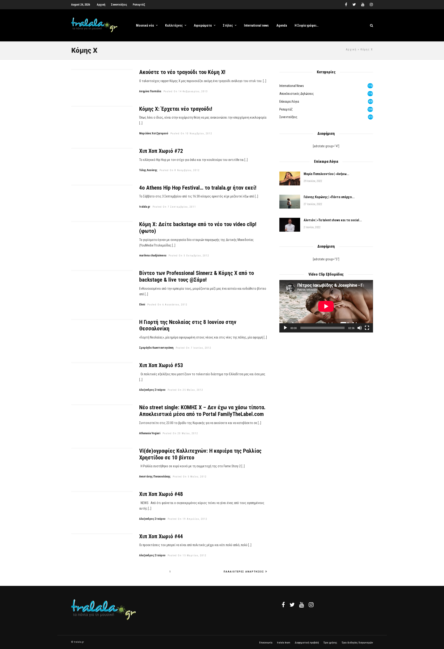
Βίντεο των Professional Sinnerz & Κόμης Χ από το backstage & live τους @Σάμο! (196, 276)
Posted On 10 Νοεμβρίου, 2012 (191, 133)
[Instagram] (371, 4)
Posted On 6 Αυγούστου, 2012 (167, 304)
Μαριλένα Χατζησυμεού (153, 133)
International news (256, 25)
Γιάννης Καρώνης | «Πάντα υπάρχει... (329, 197)
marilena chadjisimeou (152, 255)
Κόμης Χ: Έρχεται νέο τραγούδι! (175, 109)
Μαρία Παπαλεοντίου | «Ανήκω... (326, 174)
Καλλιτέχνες (174, 25)
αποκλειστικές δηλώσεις (296, 93)
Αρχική (101, 4)
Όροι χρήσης (330, 642)
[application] (326, 306)
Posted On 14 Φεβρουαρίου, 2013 (185, 91)
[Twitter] (292, 604)
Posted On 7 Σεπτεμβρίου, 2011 (174, 207)
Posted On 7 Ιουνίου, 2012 (193, 348)
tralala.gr (144, 206)
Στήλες (228, 25)
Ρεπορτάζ (139, 4)
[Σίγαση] (359, 328)
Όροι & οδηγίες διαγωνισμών (357, 642)
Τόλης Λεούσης (148, 170)
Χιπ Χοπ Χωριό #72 (161, 151)
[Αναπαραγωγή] (285, 328)
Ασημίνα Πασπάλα (150, 91)
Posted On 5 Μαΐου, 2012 (190, 476)
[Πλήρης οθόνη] (367, 328)
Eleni (142, 304)
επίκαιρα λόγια (289, 101)
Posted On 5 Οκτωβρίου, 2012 (189, 255)
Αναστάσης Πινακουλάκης (154, 476)
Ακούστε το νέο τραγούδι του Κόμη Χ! (182, 72)
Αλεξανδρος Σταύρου (152, 389)
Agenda (281, 25)
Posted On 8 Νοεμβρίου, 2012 (180, 170)
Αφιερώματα (203, 25)
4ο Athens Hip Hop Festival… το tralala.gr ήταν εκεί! (197, 188)
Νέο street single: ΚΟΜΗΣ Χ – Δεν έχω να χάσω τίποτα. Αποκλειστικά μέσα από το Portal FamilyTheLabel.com (202, 410)
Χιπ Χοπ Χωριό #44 (161, 536)
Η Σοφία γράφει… (306, 25)
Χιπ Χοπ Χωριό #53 (161, 365)
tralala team (283, 642)
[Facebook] (283, 604)
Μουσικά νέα (145, 25)
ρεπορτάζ (286, 109)
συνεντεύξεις (288, 117)
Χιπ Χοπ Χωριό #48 (161, 494)
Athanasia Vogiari (149, 433)
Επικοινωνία (265, 642)
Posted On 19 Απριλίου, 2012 (187, 519)
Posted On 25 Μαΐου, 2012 (185, 390)
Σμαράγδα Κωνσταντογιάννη (156, 347)
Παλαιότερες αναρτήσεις (244, 571)
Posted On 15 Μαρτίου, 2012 (187, 555)
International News (291, 86)
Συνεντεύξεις (119, 4)
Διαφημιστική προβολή (307, 642)
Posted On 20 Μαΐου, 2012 (180, 433)
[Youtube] (362, 4)
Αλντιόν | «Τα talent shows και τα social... (333, 220)
